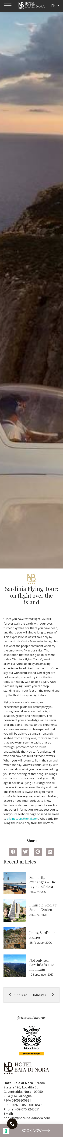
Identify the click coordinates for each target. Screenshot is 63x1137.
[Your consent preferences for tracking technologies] (6, 1131)
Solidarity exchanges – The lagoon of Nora (42, 881)
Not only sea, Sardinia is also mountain (41, 964)
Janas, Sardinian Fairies (42, 934)
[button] (31, 1130)
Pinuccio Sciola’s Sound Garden (43, 907)
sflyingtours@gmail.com (22, 819)
